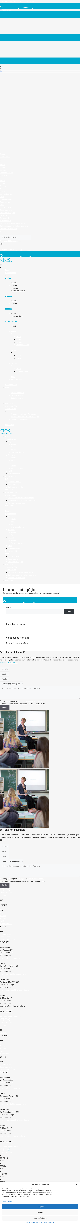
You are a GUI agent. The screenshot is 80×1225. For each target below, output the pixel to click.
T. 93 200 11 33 (6, 1)
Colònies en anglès (15, 487)
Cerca (8, 607)
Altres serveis (10, 495)
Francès (11, 463)
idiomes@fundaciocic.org (24, 1)
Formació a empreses (16, 503)
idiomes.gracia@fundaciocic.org (13, 974)
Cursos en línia (11, 492)
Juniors (14, 450)
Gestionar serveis (7, 1201)
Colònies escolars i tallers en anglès (22, 500)
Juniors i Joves (17, 468)
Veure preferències (40, 1218)
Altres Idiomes (14, 474)
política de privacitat (35, 701)
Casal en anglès (14, 484)
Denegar (40, 1212)
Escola (8, 436)
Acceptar (40, 1207)
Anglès (10, 442)
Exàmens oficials (17, 452)
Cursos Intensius (14, 482)
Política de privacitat (41, 1222)
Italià (10, 471)
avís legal (20, 701)
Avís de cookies (30, 1222)
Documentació (11, 476)
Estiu (7, 479)
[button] (77, 1185)
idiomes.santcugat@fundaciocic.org (14, 990)
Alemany (11, 455)
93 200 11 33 (12, 663)
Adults (13, 444)
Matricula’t (9, 506)
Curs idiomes (10, 439)
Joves (13, 447)
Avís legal (51, 1222)
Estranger (9, 490)
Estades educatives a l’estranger (21, 498)
